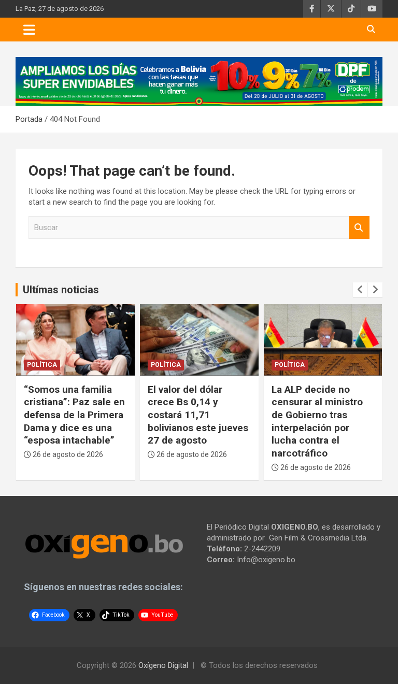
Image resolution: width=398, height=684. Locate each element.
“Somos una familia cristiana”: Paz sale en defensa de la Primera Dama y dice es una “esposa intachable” (74, 415)
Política (42, 364)
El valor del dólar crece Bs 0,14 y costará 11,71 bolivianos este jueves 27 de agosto (198, 415)
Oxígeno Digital (163, 665)
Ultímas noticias (61, 289)
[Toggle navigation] (29, 29)
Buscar (359, 227)
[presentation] (360, 289)
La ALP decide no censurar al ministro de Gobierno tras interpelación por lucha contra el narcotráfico (317, 421)
